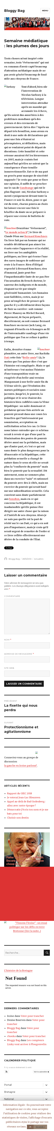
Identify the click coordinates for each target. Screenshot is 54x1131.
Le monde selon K (16, 232)
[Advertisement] (27, 894)
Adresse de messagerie (19, 654)
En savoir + (40, 1127)
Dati (7, 357)
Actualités (38, 559)
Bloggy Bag (14, 11)
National (9, 1099)
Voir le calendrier (41, 1071)
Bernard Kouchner (35, 236)
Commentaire (12, 596)
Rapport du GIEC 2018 (19, 793)
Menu (45, 10)
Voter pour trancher (32, 1016)
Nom (7, 640)
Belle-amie (29, 357)
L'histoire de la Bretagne (18, 970)
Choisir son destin (18, 817)
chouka (11, 1036)
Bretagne (9, 1092)
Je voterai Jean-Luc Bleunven (23, 797)
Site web (9, 668)
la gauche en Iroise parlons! (20, 765)
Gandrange (27, 187)
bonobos (14, 499)
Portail (8, 1085)
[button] (6, 1071)
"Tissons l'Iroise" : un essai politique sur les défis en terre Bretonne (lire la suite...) (28, 926)
